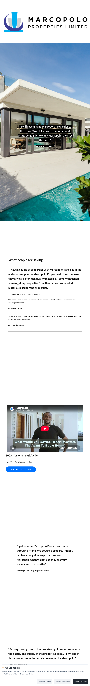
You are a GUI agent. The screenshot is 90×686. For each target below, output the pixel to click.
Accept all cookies (81, 681)
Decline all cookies (45, 681)
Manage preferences (63, 681)
